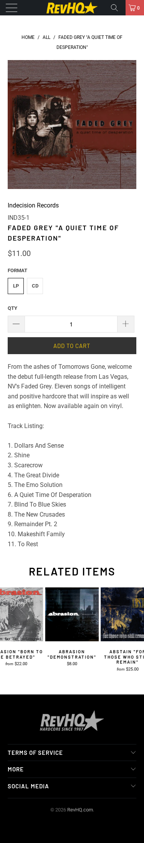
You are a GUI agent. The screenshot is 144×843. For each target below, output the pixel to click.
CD (35, 286)
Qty (12, 308)
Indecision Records (33, 205)
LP (16, 286)
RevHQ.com (80, 810)
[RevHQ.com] (72, 7)
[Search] (117, 7)
